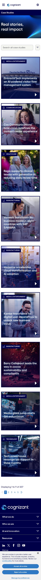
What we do (8, 517)
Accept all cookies (20, 566)
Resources (7, 538)
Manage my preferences (20, 578)
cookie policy (7, 561)
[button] (38, 5)
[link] (14, 4)
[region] (20, 565)
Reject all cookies (20, 572)
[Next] (22, 492)
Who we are (8, 524)
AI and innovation (10, 531)
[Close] (38, 553)
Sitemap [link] (5, 550)
